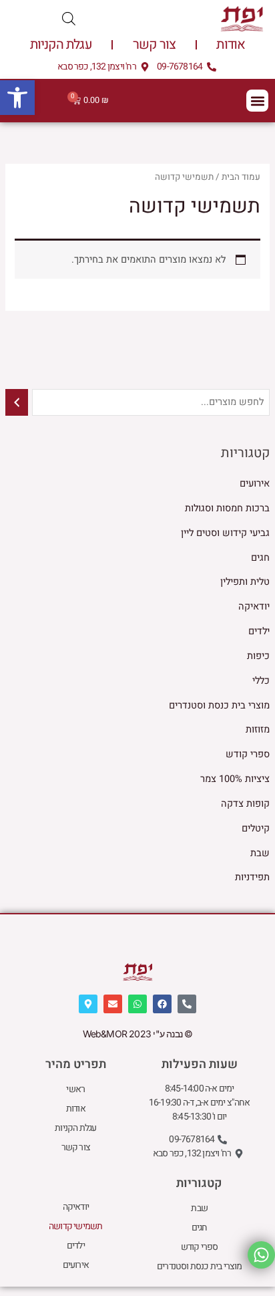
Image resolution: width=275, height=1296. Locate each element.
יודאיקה (254, 607)
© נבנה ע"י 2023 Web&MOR (138, 1033)
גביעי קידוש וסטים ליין (225, 533)
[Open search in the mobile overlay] (68, 19)
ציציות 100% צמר (235, 779)
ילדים (259, 631)
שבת (260, 853)
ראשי (75, 1089)
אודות (230, 44)
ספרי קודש (248, 754)
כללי (261, 681)
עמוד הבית (241, 177)
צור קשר (154, 44)
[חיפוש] (17, 402)
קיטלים (256, 828)
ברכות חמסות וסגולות (227, 508)
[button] (17, 97)
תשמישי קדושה (75, 1226)
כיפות (258, 656)
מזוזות (258, 730)
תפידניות (252, 877)
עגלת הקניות (61, 44)
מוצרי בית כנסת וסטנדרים (219, 705)
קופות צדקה (245, 804)
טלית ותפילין (245, 582)
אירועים (255, 484)
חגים (260, 558)
